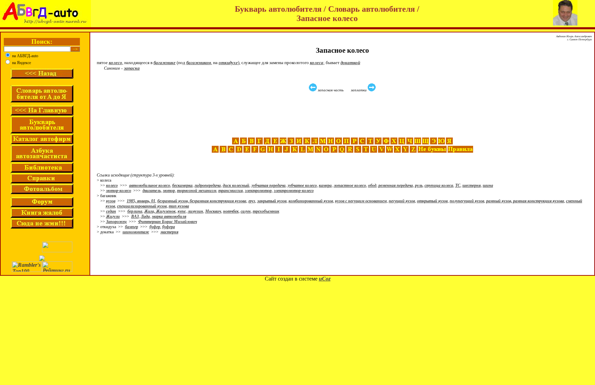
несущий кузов (402, 201)
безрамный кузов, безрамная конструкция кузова (201, 201)
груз (251, 201)
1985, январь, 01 (141, 201)
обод (372, 185)
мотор (169, 190)
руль (418, 185)
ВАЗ (135, 216)
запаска (132, 68)
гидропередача (208, 185)
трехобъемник (266, 211)
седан (111, 211)
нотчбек (231, 211)
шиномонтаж (136, 232)
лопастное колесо (350, 185)
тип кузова (179, 206)
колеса (316, 62)
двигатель (152, 190)
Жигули (113, 216)
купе (182, 211)
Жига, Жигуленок (160, 211)
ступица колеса (439, 185)
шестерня (471, 185)
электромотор (258, 190)
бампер (131, 226)
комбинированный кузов (311, 201)
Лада (145, 216)
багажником (198, 62)
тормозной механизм (196, 190)
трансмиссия (230, 190)
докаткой (350, 62)
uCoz (325, 279)
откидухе (228, 62)
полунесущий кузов (467, 201)
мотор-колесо (118, 190)
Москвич (213, 211)
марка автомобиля (169, 216)
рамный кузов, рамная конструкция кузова (525, 201)
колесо (115, 62)
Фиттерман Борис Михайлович (167, 221)
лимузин (195, 211)
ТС (457, 185)
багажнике (165, 62)
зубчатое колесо (302, 185)
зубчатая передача (268, 185)
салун (246, 211)
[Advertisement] (343, 114)
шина (488, 185)
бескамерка (182, 185)
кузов (110, 201)
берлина (134, 211)
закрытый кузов (271, 201)
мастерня (169, 232)
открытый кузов (432, 201)
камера (325, 185)
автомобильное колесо (149, 185)
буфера (168, 226)
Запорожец (116, 221)
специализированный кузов (142, 206)
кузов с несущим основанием (361, 201)
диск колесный (236, 185)
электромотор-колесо (294, 190)
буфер (154, 226)
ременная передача (395, 185)
